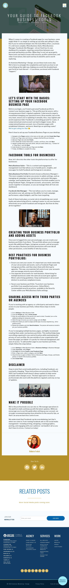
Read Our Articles (29, 545)
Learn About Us (31, 542)
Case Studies (58, 546)
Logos (56, 540)
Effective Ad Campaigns (44, 545)
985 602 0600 (6, 563)
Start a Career (30, 540)
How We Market (45, 542)
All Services (44, 540)
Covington (7, 544)
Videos (56, 544)
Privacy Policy (40, 584)
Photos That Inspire (44, 555)
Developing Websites (43, 548)
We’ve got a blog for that (18, 128)
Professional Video (44, 552)
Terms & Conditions (56, 584)
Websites (57, 542)
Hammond (6, 539)
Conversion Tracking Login (31, 548)
